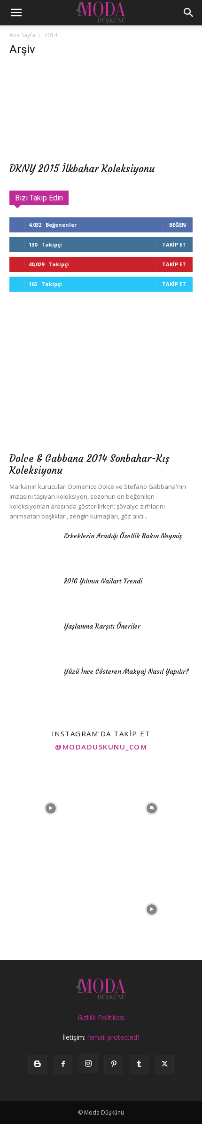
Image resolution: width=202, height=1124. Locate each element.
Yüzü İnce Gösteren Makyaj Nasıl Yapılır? (126, 671)
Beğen (177, 224)
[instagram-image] (50, 808)
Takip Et (174, 244)
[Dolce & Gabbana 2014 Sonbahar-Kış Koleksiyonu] (101, 380)
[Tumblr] (139, 1064)
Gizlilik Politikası (101, 1017)
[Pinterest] (113, 1064)
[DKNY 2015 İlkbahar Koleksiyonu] (101, 111)
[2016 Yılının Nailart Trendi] (32, 592)
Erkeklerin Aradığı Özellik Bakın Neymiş (123, 536)
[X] (164, 1064)
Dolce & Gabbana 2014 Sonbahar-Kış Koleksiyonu (89, 464)
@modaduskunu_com (101, 746)
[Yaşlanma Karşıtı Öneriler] (32, 638)
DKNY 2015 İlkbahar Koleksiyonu (82, 168)
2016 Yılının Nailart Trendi (103, 581)
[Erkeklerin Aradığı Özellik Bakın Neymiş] (32, 547)
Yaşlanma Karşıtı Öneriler (102, 626)
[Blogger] (37, 1064)
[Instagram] (88, 1063)
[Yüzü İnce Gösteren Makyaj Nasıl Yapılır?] (32, 683)
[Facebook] (63, 1064)
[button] (16, 12)
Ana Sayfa (22, 35)
